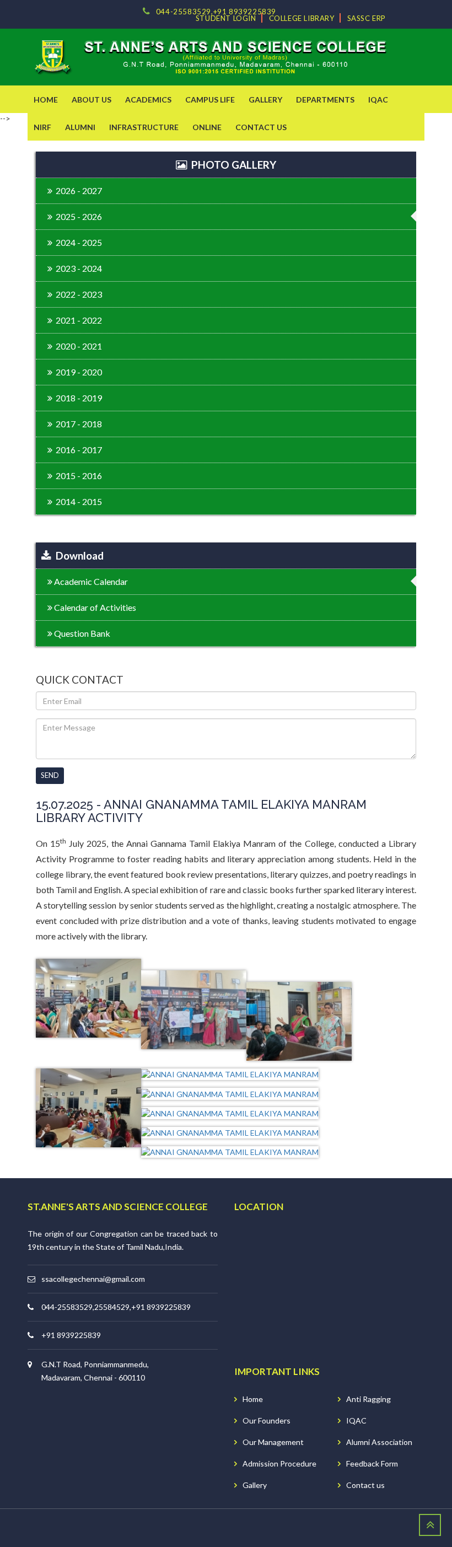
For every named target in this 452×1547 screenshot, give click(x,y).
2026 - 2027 (77, 190)
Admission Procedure (279, 1463)
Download (77, 555)
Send (50, 775)
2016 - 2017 (77, 449)
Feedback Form (372, 1463)
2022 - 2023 (77, 294)
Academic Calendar (90, 581)
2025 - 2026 (77, 216)
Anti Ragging (368, 1399)
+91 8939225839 (71, 1335)
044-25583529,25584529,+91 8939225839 (116, 1307)
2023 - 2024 (77, 268)
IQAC (356, 1420)
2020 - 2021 (77, 346)
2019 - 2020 (77, 372)
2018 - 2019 (77, 398)
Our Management (273, 1442)
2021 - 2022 (77, 320)
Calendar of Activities (94, 607)
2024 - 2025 (77, 242)
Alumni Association (379, 1442)
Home (253, 1399)
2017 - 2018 (77, 423)
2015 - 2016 (77, 475)
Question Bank (81, 633)
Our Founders (266, 1420)
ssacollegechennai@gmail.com (93, 1278)
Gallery (255, 1485)
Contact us (365, 1485)
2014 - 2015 (77, 501)
